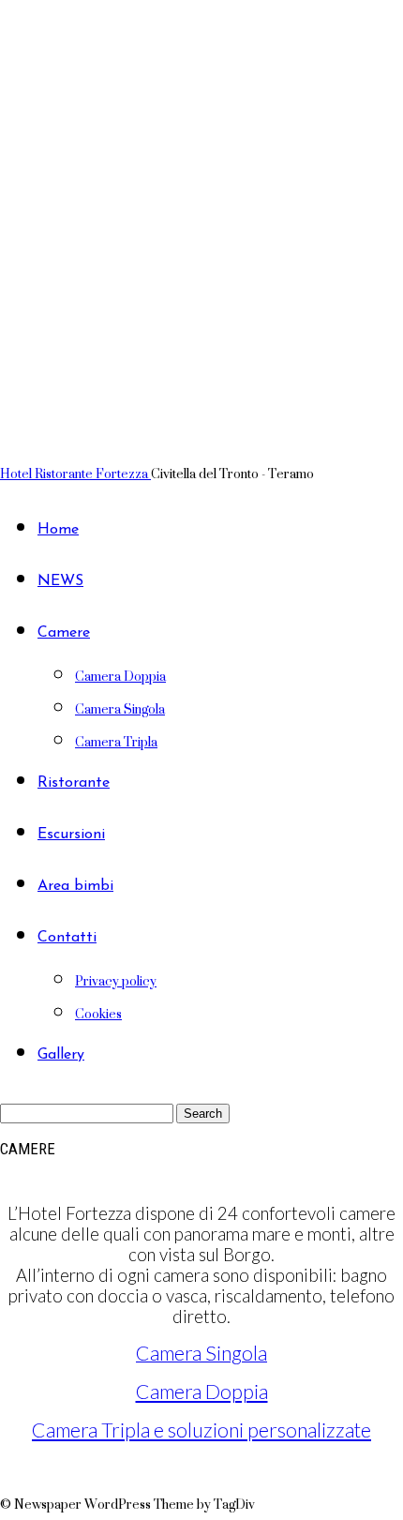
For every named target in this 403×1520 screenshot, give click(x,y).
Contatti (67, 937)
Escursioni (71, 834)
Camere (63, 632)
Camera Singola (120, 708)
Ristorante (73, 782)
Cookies (98, 1013)
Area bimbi (75, 886)
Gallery (60, 1054)
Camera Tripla (116, 741)
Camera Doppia (120, 675)
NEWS (60, 581)
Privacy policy (116, 980)
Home (58, 529)
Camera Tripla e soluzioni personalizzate (201, 1430)
